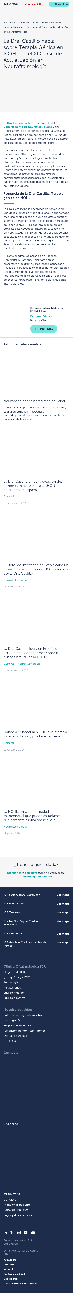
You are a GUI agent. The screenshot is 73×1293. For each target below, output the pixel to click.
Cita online (61, 4)
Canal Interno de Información (21, 1283)
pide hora (31, 872)
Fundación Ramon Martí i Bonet (24, 1030)
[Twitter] (12, 1233)
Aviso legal (10, 1259)
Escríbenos (14, 872)
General (9, 496)
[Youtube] (33, 1233)
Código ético (11, 1278)
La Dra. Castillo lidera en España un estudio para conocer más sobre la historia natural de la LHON (32, 653)
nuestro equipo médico (36, 876)
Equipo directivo (14, 997)
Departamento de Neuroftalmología (28, 126)
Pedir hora (46, 328)
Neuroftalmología (15, 579)
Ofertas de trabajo (15, 1035)
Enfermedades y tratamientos (23, 1015)
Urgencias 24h (33, 3)
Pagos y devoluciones (18, 1215)
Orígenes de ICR (14, 972)
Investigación (12, 1020)
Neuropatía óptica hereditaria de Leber (34, 401)
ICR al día (10, 1040)
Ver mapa (63, 894)
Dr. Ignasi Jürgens (41, 316)
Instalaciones (12, 987)
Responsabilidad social (18, 1025)
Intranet (8, 1269)
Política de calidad (14, 1274)
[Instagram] (19, 1233)
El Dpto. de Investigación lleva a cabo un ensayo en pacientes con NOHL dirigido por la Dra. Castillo (36, 569)
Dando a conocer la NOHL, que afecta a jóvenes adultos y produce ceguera (35, 734)
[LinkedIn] (5, 1233)
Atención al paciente (17, 1204)
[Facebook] (26, 1233)
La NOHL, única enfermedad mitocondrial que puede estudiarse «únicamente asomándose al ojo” (32, 816)
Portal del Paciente (16, 1209)
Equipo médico (14, 992)
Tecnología (11, 982)
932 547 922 (11, 3)
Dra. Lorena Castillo (20, 122)
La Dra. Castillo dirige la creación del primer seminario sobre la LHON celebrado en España (33, 485)
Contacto (10, 1199)
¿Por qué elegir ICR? (17, 977)
